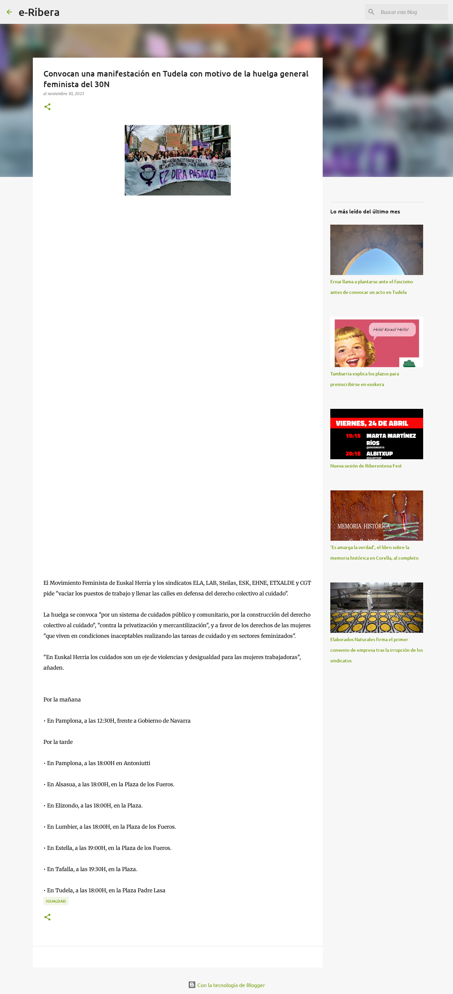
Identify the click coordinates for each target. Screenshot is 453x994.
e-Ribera (39, 11)
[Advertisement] (177, 414)
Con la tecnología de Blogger (230, 984)
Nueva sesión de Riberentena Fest (366, 466)
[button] (47, 107)
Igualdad (56, 901)
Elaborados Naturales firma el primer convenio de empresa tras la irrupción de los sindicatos (376, 650)
